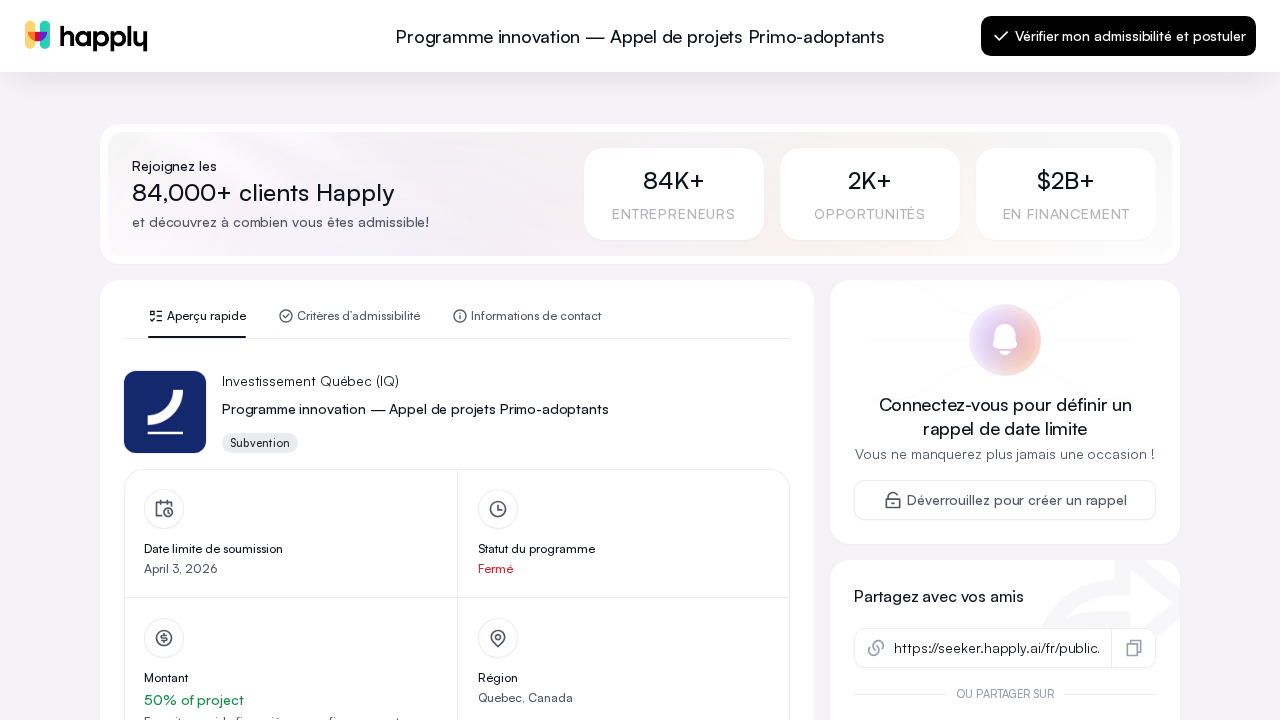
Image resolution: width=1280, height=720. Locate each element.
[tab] (197, 323)
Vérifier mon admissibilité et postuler (1130, 35)
